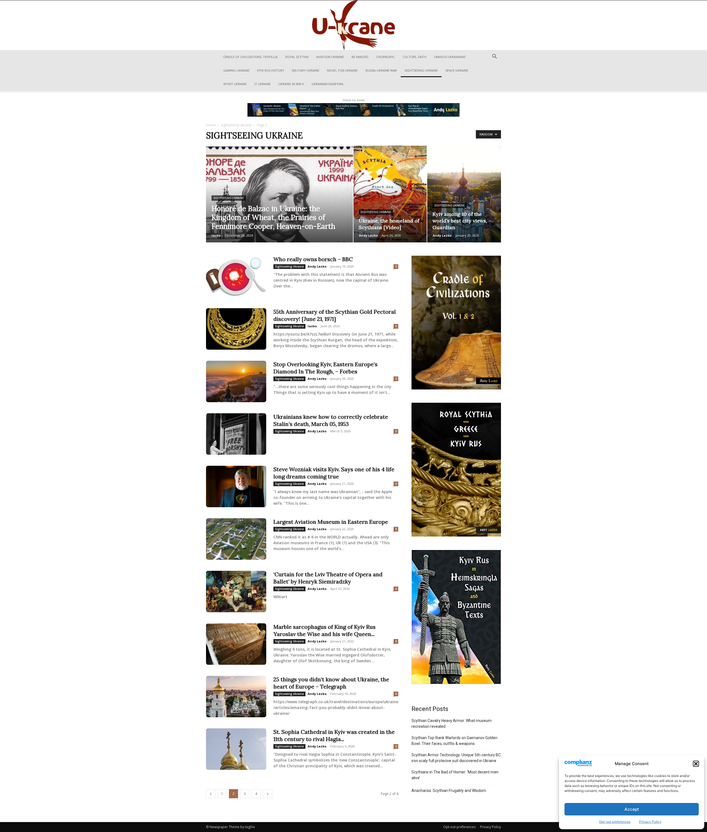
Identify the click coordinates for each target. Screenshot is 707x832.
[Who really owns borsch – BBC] (236, 276)
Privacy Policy (650, 822)
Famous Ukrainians (449, 57)
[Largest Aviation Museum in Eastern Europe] (236, 539)
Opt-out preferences (615, 822)
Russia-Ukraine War (381, 70)
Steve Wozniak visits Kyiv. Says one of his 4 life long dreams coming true (333, 473)
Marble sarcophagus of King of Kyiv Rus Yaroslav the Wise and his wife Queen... (324, 630)
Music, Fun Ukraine (342, 70)
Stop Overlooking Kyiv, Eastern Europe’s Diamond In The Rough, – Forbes (325, 368)
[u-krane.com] (353, 25)
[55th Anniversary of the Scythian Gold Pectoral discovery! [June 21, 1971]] (236, 329)
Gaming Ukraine (236, 70)
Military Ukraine (305, 70)
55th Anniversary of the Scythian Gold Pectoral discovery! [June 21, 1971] (334, 315)
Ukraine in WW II (291, 84)
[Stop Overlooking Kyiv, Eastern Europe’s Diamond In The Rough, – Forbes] (236, 381)
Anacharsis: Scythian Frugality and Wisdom (448, 790)
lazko (216, 235)
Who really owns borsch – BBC (313, 259)
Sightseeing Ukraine (421, 70)
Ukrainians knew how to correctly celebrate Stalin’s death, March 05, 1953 (330, 420)
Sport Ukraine (235, 84)
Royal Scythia (296, 57)
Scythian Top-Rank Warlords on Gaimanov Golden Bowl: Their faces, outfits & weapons (454, 741)
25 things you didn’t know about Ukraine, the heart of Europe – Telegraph (331, 683)
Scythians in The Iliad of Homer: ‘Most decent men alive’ (454, 775)
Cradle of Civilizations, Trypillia (250, 57)
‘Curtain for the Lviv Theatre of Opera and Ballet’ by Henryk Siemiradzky (327, 578)
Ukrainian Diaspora (327, 84)
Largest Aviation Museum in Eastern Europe (330, 521)
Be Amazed (360, 57)
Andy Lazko (368, 235)
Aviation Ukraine (330, 57)
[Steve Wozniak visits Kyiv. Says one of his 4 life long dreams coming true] (236, 486)
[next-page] (267, 793)
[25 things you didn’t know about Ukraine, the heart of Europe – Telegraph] (236, 696)
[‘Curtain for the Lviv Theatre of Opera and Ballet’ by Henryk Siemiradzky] (236, 591)
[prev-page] (210, 793)
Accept (631, 809)
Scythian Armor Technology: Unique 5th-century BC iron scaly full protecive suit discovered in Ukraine (456, 758)
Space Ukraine (456, 70)
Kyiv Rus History (270, 70)
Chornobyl (385, 57)
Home (211, 125)
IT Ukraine (262, 84)
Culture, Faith (414, 57)
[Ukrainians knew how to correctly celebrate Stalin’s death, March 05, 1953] (236, 434)
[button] (696, 763)
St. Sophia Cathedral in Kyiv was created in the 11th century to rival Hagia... (334, 735)
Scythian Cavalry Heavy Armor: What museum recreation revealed (451, 723)
